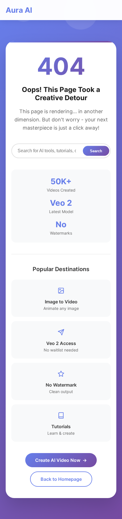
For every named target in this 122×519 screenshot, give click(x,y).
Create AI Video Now (61, 460)
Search (96, 151)
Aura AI (19, 10)
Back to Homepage (61, 479)
